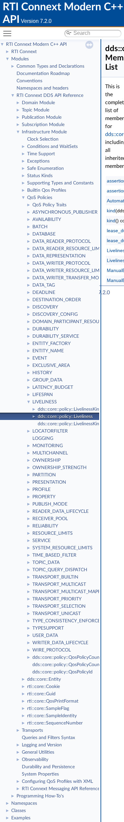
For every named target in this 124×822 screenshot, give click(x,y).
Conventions (29, 81)
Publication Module (42, 117)
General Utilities (38, 752)
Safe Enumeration (45, 168)
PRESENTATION (49, 482)
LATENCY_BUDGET (52, 387)
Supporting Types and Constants (60, 183)
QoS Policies (39, 197)
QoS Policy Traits (49, 205)
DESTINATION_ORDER (56, 300)
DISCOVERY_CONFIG (55, 314)
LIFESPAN (42, 394)
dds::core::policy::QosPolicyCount (66, 657)
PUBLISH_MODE (49, 504)
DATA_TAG (43, 285)
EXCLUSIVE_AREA (51, 365)
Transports (32, 730)
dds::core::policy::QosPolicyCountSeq (70, 664)
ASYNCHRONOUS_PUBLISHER (65, 212)
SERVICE (41, 540)
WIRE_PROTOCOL (51, 650)
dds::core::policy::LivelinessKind (70, 424)
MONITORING (47, 446)
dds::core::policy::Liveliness (65, 416)
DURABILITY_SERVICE (55, 336)
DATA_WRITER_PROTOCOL (61, 263)
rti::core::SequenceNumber (55, 723)
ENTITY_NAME (48, 351)
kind (111, 210)
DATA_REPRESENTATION (59, 256)
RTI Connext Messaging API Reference (61, 789)
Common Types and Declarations (50, 66)
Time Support (41, 154)
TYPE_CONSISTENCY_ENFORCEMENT (72, 621)
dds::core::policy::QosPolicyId (62, 672)
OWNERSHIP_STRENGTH (59, 467)
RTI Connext (24, 51)
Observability (35, 759)
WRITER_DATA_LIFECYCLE (60, 643)
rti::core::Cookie (43, 686)
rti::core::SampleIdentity (52, 716)
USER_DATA (45, 635)
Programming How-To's (40, 796)
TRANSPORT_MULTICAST (59, 584)
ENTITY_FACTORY (51, 343)
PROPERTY (44, 497)
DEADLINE (43, 292)
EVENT (39, 358)
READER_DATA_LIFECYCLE (60, 511)
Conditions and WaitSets (52, 146)
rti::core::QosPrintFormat (52, 701)
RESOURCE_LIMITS (52, 533)
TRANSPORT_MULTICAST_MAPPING (70, 591)
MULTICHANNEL (50, 453)
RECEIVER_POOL (50, 518)
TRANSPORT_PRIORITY (57, 599)
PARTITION (44, 475)
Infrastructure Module (44, 132)
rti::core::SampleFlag (48, 708)
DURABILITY (45, 329)
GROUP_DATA (47, 380)
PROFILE (41, 489)
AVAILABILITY (46, 219)
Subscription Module (43, 124)
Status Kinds (40, 175)
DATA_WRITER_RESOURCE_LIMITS (69, 270)
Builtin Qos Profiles (46, 190)
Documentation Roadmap (43, 73)
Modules (20, 59)
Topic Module (35, 110)
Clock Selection (43, 139)
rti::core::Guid (41, 694)
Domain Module (38, 103)
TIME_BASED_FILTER (54, 555)
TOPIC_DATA (46, 562)
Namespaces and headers (42, 88)
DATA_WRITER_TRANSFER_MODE (68, 278)
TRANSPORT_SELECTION (59, 606)
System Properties (40, 774)
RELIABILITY (45, 526)
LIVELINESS (44, 402)
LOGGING (42, 438)
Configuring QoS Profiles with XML (57, 781)
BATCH (40, 227)
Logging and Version (42, 745)
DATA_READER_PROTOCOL (61, 241)
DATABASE (44, 234)
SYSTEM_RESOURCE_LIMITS (62, 548)
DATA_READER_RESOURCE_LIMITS (69, 248)
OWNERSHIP (46, 460)
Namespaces (24, 803)
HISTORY (42, 373)
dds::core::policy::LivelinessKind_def (74, 409)
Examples (20, 818)
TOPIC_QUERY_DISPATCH (59, 570)
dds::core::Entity (44, 679)
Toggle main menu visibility (9, 33)
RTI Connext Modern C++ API (36, 44)
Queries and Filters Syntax (48, 737)
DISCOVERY (45, 307)
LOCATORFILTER (50, 431)
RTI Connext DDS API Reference (50, 95)
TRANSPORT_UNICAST (56, 613)
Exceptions (38, 161)
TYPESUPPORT (48, 628)
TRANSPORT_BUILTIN (55, 577)
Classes (18, 810)
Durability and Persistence (48, 767)
